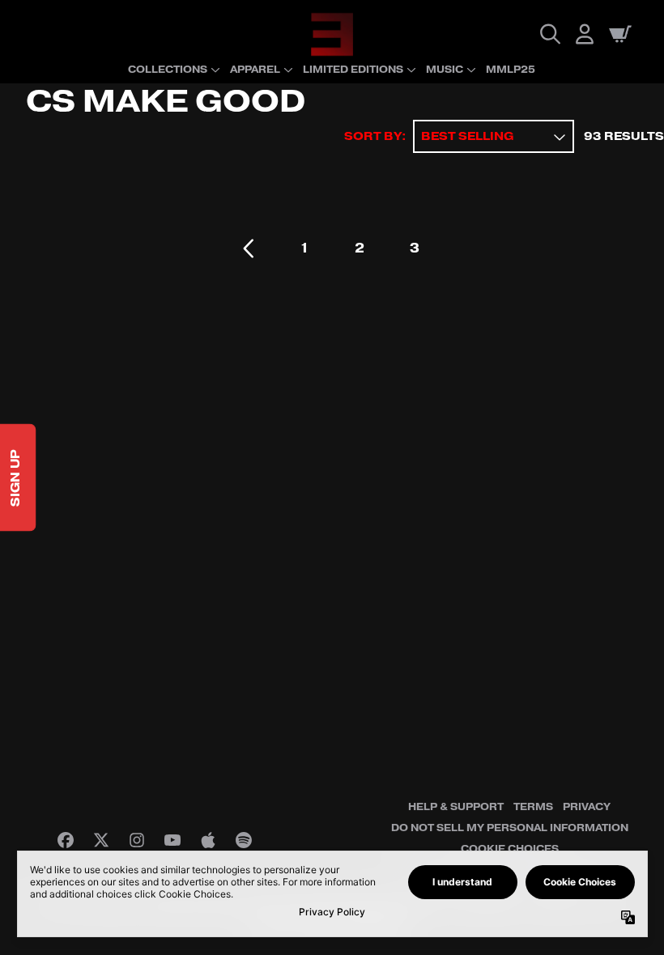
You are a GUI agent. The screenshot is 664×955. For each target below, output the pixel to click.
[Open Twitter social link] (101, 840)
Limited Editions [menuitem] (353, 69)
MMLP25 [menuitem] (510, 69)
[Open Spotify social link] (244, 840)
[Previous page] (249, 248)
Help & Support (456, 806)
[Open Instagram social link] (137, 840)
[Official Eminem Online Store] (332, 34)
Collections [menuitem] (167, 69)
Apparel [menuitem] (255, 69)
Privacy (587, 806)
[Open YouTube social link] (172, 840)
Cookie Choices (510, 849)
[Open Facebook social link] (65, 840)
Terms (533, 806)
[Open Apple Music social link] (208, 840)
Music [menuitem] (444, 69)
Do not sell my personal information (509, 827)
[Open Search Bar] (549, 34)
